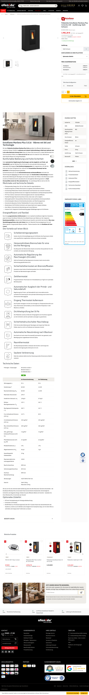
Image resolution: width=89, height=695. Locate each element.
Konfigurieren (84, 693)
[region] (30, 42)
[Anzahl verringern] (62, 92)
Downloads (69, 166)
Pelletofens (15, 174)
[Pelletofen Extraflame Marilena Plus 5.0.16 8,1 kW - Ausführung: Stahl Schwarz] (30, 38)
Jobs (69, 642)
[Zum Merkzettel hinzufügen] (58, 19)
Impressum (59, 686)
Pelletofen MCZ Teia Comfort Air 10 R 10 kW (33, 560)
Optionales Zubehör (68, 56)
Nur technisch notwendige (73, 693)
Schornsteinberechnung (52, 647)
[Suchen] (56, 5)
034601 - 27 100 (10, 633)
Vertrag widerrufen (9, 648)
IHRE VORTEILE (51, 630)
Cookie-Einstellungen (84, 686)
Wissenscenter (27, 645)
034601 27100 (20, 1)
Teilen (85, 85)
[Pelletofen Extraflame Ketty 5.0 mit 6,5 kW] (55, 547)
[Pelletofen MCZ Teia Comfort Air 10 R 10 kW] (34, 547)
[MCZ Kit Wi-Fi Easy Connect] (13, 547)
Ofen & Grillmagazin (29, 642)
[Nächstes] (58, 38)
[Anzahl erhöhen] (68, 92)
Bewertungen (9, 518)
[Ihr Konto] (79, 5)
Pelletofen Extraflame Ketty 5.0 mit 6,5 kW (55, 560)
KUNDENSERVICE (29, 630)
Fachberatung (49, 649)
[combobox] (38, 5)
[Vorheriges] (3, 38)
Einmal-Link (70, 85)
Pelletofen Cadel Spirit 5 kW (74, 560)
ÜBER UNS (71, 630)
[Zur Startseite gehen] (8, 5)
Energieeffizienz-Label (73, 199)
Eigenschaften (70, 118)
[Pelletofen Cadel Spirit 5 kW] (75, 547)
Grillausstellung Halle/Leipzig (78, 635)
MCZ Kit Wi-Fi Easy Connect (12, 560)
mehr (73, 161)
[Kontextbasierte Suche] (20, 5)
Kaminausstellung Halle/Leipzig (78, 633)
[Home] (2, 14)
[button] (8, 64)
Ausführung (64, 45)
